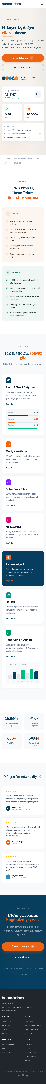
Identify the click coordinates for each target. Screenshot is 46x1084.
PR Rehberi (6, 1052)
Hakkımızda (6, 1021)
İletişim (27, 1061)
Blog (3, 1048)
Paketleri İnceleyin (23, 957)
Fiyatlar (4, 1033)
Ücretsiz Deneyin (20, 946)
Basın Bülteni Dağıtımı (33, 1025)
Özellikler (5, 1029)
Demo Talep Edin (21, 58)
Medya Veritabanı (32, 1029)
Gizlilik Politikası (31, 1057)
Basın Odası (29, 1021)
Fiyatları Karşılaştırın (23, 67)
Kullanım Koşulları (31, 1052)
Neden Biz (6, 1025)
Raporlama (29, 1033)
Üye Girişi (28, 1044)
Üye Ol (27, 1048)
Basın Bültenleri (8, 1044)
